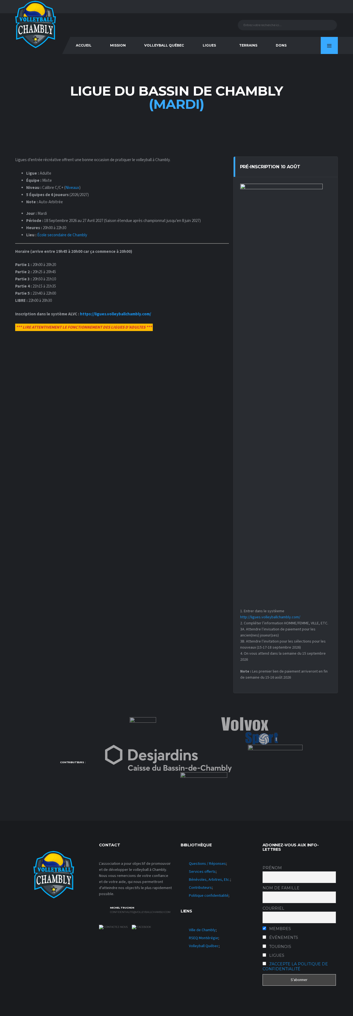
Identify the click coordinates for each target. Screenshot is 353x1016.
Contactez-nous (115, 926)
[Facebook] (306, 45)
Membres (279, 928)
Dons (281, 45)
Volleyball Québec (164, 45)
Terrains (248, 45)
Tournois (279, 946)
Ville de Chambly (202, 930)
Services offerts (202, 871)
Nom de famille (281, 887)
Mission (118, 45)
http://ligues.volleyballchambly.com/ (270, 617)
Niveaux (72, 188)
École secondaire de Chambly (62, 235)
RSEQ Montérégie (203, 938)
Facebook (143, 926)
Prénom (272, 867)
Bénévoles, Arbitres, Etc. (209, 879)
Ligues (209, 45)
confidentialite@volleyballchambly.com (140, 912)
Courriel (273, 908)
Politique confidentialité (208, 895)
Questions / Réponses (207, 863)
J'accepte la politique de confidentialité (295, 966)
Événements (283, 937)
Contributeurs (200, 887)
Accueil (84, 45)
